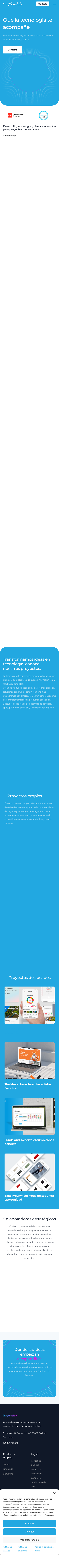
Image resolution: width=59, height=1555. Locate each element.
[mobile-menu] (54, 4)
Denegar (29, 1531)
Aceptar (29, 1523)
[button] (54, 1493)
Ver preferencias (29, 1539)
